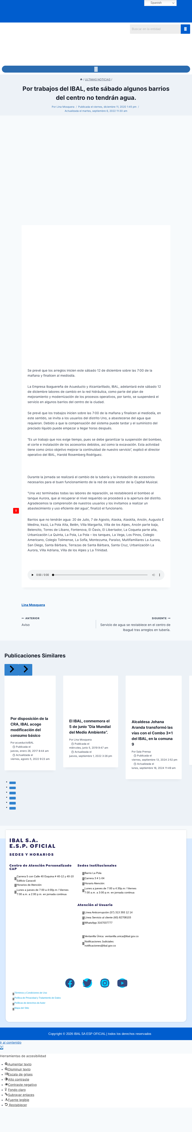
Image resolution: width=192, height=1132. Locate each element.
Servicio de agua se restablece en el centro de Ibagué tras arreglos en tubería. (135, 624)
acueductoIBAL (24, 742)
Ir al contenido (10, 1042)
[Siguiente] (25, 670)
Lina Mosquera (65, 106)
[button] (95, 69)
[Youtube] (122, 983)
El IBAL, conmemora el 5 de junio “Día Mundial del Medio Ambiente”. (90, 727)
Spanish (156, 2)
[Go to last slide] (11, 670)
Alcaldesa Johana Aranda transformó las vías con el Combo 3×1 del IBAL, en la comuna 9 (152, 733)
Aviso (31, 622)
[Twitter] (87, 983)
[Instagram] (105, 983)
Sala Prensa (143, 751)
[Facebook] (70, 983)
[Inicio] (81, 79)
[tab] (12, 783)
